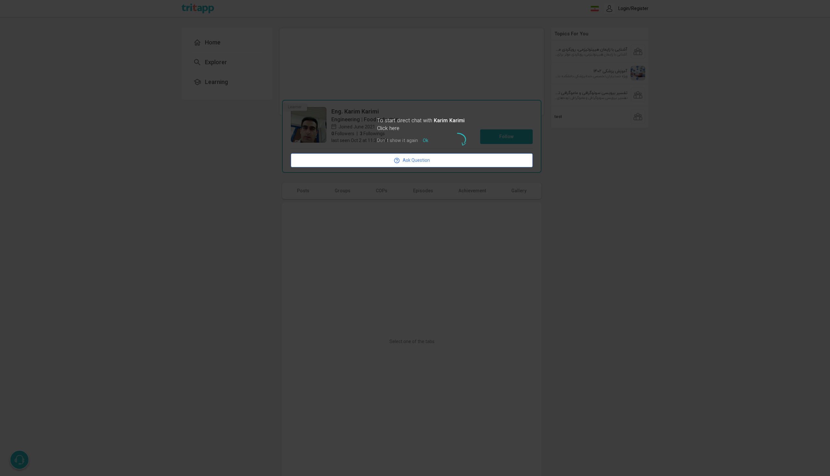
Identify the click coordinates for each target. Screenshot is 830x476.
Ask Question (416, 160)
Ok (425, 141)
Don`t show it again (397, 141)
